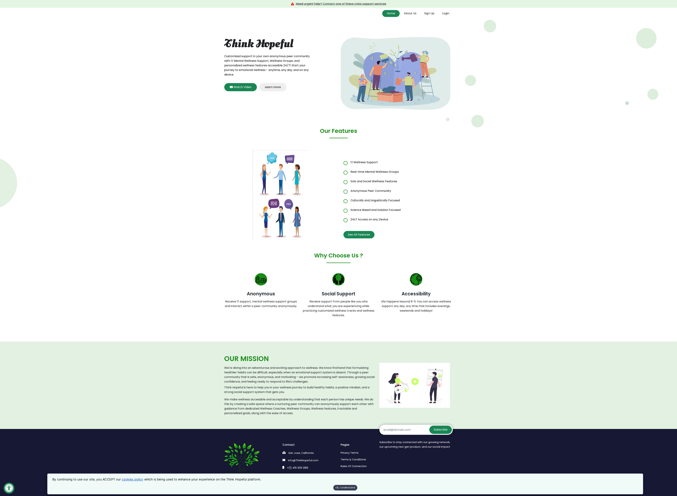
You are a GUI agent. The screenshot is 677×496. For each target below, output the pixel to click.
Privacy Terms (349, 453)
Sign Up (429, 13)
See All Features (359, 235)
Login (445, 13)
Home (391, 13)
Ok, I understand (345, 487)
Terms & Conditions (353, 459)
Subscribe (440, 430)
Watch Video (242, 87)
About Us (410, 13)
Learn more (273, 87)
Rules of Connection (354, 466)
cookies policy (132, 479)
